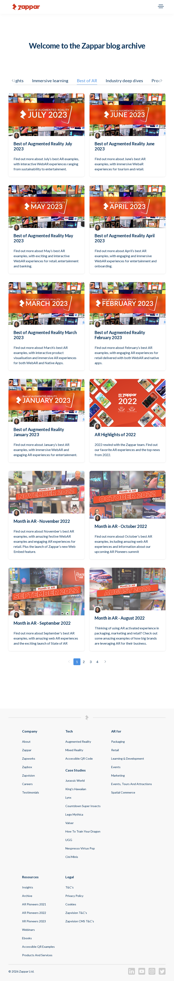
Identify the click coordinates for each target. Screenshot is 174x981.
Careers (27, 784)
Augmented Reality (78, 741)
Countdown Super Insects (83, 806)
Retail (115, 750)
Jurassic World (75, 780)
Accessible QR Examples (38, 946)
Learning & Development (127, 758)
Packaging (118, 741)
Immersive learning (50, 80)
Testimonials (30, 792)
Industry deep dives (124, 80)
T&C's (69, 887)
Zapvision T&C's (76, 912)
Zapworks (28, 758)
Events (116, 767)
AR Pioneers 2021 (34, 904)
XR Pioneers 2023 (34, 921)
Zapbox (27, 767)
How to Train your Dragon (82, 831)
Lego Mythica (74, 814)
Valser (69, 823)
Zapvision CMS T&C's (79, 921)
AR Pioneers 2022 (34, 912)
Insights (27, 887)
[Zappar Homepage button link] (26, 7)
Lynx (68, 797)
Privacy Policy (74, 896)
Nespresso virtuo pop (80, 848)
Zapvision (28, 775)
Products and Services (37, 955)
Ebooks (27, 938)
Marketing (118, 775)
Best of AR (87, 80)
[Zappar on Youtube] (141, 973)
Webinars (28, 929)
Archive (27, 896)
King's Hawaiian (75, 789)
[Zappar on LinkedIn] (131, 973)
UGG (68, 840)
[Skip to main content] (87, 7)
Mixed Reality (74, 750)
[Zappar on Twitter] (162, 973)
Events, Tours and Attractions (131, 784)
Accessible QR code (79, 758)
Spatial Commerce (123, 792)
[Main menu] (161, 7)
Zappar (26, 750)
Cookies (70, 904)
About (26, 741)
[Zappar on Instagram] (152, 973)
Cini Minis (71, 857)
